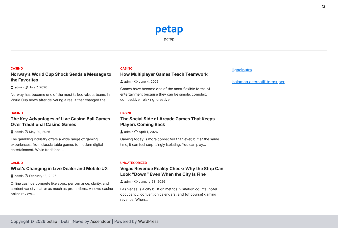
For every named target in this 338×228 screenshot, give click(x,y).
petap (169, 29)
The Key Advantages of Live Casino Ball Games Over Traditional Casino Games (60, 121)
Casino (17, 68)
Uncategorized (133, 163)
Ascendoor (100, 221)
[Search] (323, 6)
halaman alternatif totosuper (258, 81)
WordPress (148, 221)
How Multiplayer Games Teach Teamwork (164, 74)
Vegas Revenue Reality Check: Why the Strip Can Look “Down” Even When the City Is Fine (171, 171)
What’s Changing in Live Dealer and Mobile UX (59, 168)
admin (19, 87)
